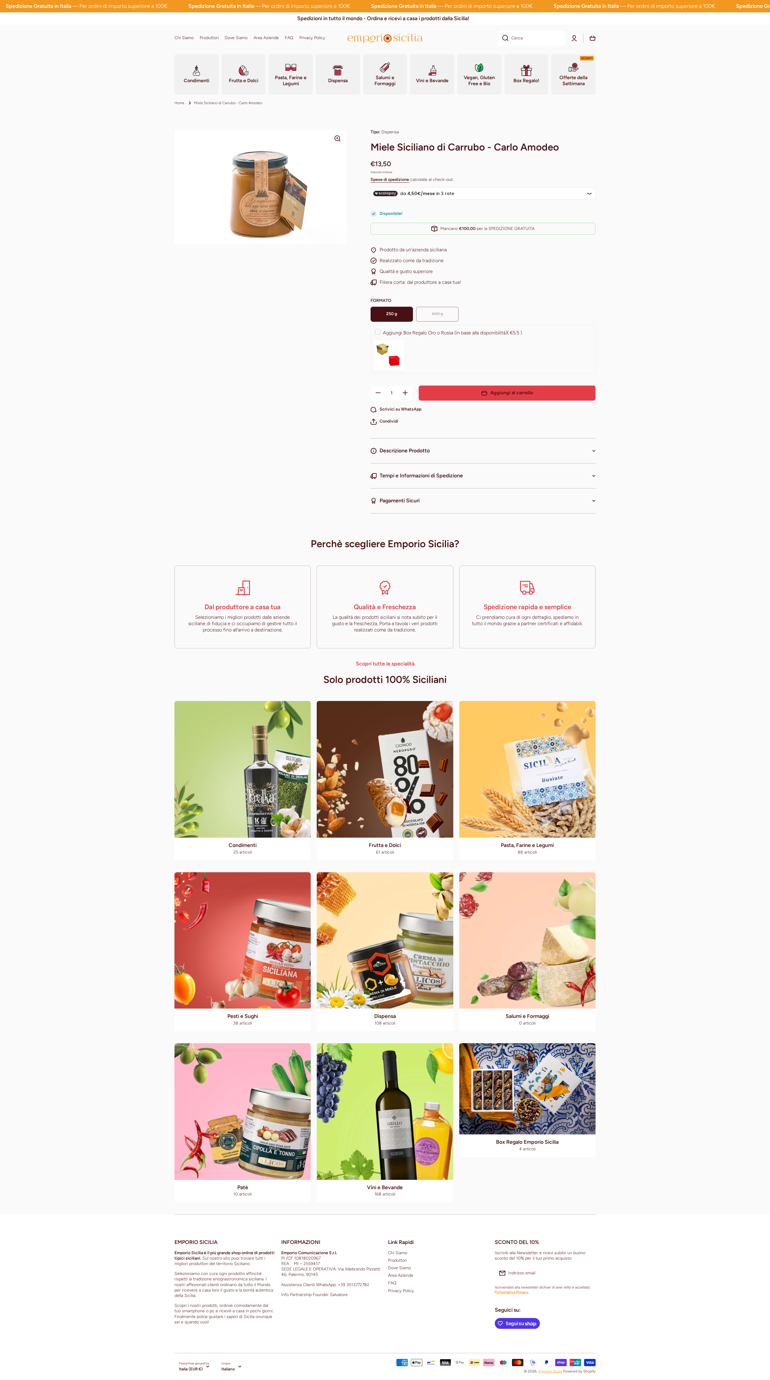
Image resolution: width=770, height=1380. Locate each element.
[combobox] (531, 38)
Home (179, 103)
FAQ (392, 1282)
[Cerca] (503, 38)
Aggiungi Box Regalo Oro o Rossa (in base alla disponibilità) (452, 333)
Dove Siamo (399, 1267)
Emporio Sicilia (550, 1371)
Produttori (397, 1260)
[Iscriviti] (588, 1273)
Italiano (228, 1368)
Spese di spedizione (390, 179)
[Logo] (385, 38)
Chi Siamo (397, 1252)
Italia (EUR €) (191, 1368)
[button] (384, 422)
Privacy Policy (401, 1290)
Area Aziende (400, 1275)
